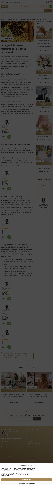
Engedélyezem (26, 479)
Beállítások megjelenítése (26, 483)
